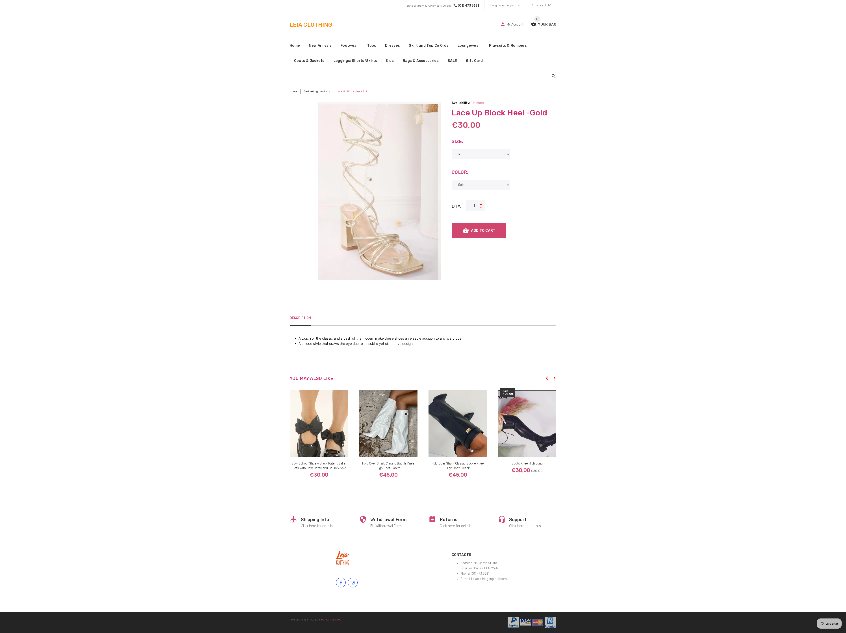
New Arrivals (320, 45)
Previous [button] (547, 378)
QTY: (456, 206)
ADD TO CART (483, 230)
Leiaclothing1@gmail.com (489, 579)
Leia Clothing (298, 619)
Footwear (349, 45)
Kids (390, 61)
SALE (452, 61)
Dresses (392, 45)
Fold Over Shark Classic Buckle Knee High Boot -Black (458, 466)
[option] (319, 429)
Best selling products (317, 91)
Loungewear (469, 45)
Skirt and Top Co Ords (429, 45)
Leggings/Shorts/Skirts (355, 61)
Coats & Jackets (309, 61)
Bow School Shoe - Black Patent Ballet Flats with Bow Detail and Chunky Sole (318, 466)
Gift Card (474, 61)
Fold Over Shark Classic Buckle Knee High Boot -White (388, 466)
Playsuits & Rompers (508, 45)
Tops (371, 45)
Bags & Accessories (421, 61)
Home (295, 45)
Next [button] (554, 378)
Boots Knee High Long (527, 463)
